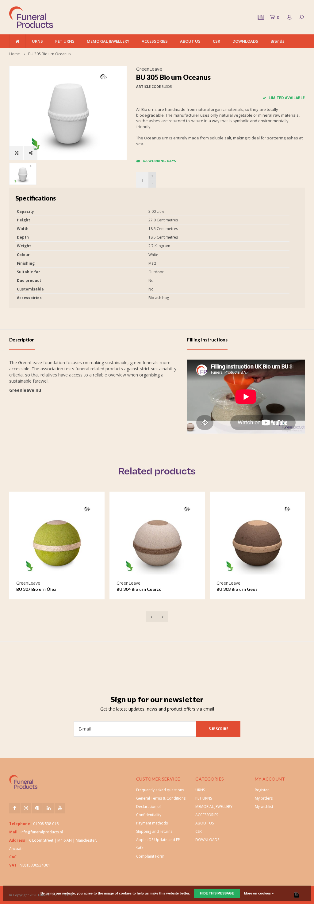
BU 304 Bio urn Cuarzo (60, 589)
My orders (264, 798)
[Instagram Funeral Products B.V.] (26, 808)
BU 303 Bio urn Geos (158, 589)
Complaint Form (150, 856)
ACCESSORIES (155, 41)
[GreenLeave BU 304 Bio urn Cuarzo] (78, 539)
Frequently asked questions (160, 790)
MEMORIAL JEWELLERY (108, 41)
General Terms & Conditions (161, 798)
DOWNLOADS (245, 41)
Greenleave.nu (25, 390)
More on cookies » (259, 893)
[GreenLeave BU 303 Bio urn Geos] (178, 539)
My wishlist (264, 806)
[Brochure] (260, 17)
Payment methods (152, 823)
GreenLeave (149, 69)
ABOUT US (190, 41)
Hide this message (217, 893)
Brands (277, 41)
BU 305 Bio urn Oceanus (49, 53)
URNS (37, 41)
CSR (216, 41)
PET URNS (65, 41)
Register (262, 790)
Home (14, 53)
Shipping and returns (154, 831)
